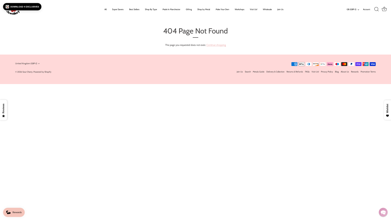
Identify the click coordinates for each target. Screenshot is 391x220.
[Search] (376, 9)
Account (366, 9)
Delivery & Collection (275, 71)
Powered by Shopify (42, 72)
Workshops (239, 9)
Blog (337, 71)
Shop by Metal (203, 9)
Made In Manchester (171, 9)
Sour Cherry (27, 72)
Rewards (355, 71)
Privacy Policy (327, 71)
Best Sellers (134, 9)
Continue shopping (216, 45)
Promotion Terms (368, 71)
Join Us (280, 9)
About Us (345, 71)
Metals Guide (258, 71)
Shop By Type (151, 9)
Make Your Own (222, 9)
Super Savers (118, 9)
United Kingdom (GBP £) (26, 63)
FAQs (307, 71)
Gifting (189, 9)
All (105, 9)
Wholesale (267, 9)
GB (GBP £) (351, 9)
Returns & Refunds (295, 71)
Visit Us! (253, 9)
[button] (22, 6)
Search (248, 71)
